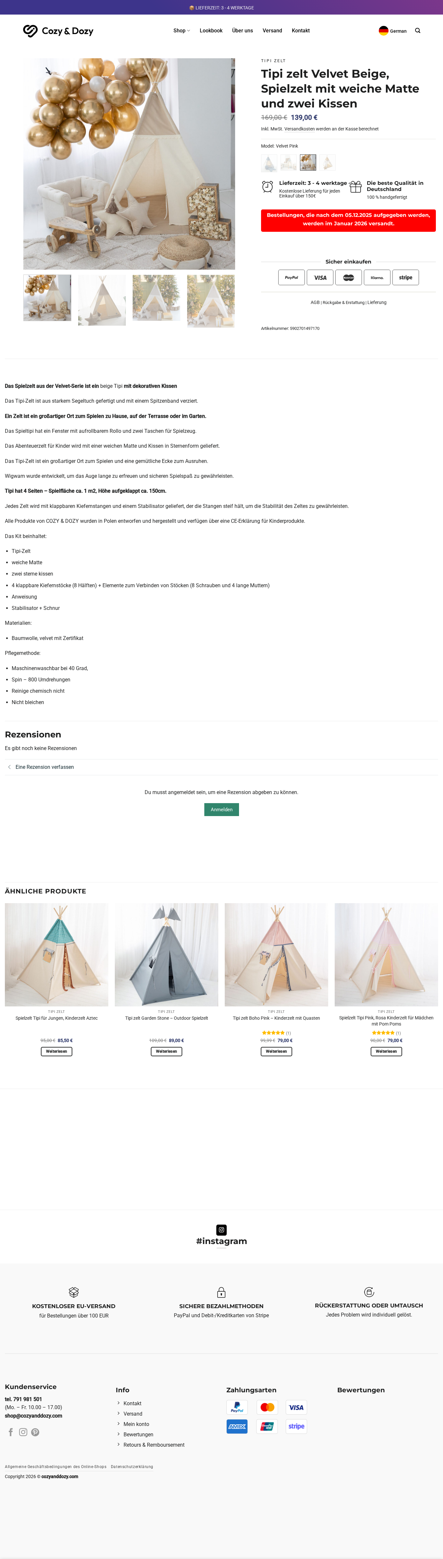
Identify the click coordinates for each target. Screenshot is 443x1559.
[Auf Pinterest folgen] (35, 1432)
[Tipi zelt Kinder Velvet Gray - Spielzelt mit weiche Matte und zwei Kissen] (289, 162)
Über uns (242, 31)
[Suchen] (417, 30)
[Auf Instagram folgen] (221, 1230)
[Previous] (36, 164)
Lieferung (377, 302)
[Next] (223, 164)
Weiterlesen (56, 1051)
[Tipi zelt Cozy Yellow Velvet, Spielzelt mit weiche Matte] (327, 162)
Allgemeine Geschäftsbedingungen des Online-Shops (55, 1466)
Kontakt (301, 31)
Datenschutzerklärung (132, 1466)
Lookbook (211, 31)
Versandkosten (299, 129)
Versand (272, 31)
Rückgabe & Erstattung (344, 302)
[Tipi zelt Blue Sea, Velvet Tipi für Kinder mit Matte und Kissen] (269, 163)
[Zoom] (32, 261)
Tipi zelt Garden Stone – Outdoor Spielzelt (166, 1018)
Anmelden (222, 810)
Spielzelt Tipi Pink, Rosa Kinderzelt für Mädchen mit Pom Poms (386, 1021)
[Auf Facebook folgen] (11, 1432)
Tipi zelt (273, 60)
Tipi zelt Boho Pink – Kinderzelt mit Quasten (276, 1018)
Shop (180, 31)
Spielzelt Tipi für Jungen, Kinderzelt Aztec (57, 1018)
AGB (315, 302)
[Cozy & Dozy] (59, 30)
